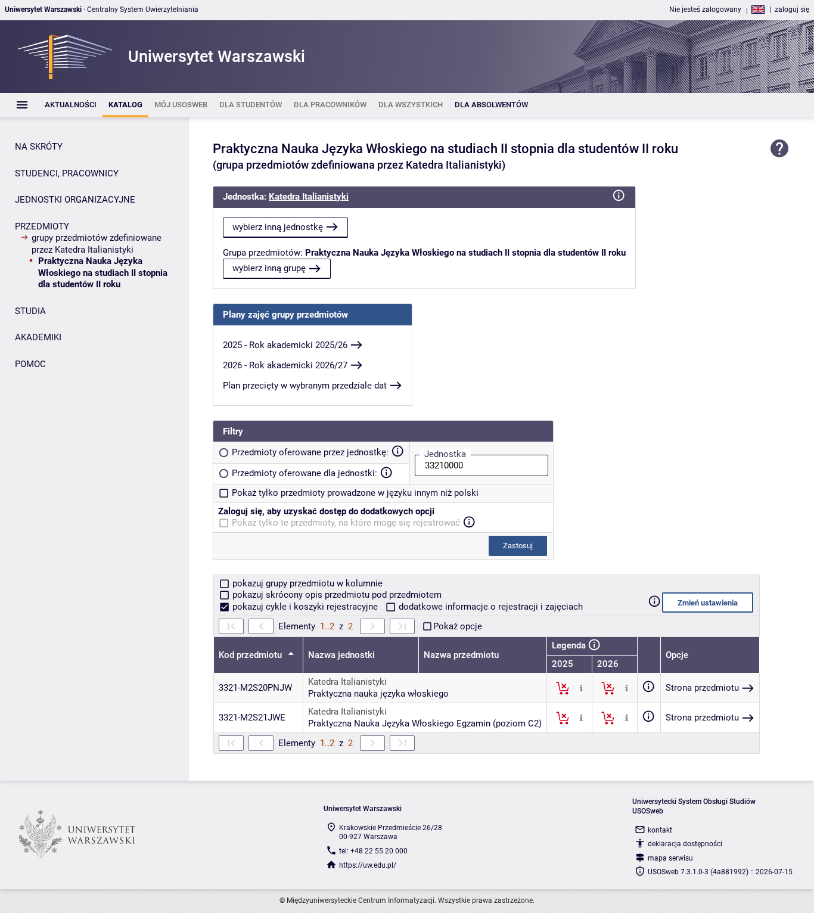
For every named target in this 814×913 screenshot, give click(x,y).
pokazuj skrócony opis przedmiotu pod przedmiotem (336, 594)
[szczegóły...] (581, 687)
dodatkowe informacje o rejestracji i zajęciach (489, 606)
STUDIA (30, 311)
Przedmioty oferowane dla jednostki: (304, 473)
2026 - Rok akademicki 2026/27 (285, 365)
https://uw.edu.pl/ (367, 865)
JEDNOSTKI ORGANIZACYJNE (75, 199)
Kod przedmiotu (251, 655)
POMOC (30, 364)
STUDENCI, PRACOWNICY (67, 173)
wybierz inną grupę (269, 268)
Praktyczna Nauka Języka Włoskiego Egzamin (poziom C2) (425, 723)
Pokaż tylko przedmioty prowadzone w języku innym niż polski (355, 492)
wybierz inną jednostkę (277, 227)
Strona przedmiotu (702, 687)
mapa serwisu (670, 858)
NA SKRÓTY (39, 146)
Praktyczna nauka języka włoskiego (378, 693)
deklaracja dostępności (685, 844)
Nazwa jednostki (341, 655)
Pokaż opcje (457, 626)
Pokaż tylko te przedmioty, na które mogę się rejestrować (346, 522)
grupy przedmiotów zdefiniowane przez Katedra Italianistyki (96, 243)
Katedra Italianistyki (309, 196)
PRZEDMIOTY (42, 226)
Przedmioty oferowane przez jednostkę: (310, 452)
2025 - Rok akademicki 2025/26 (285, 345)
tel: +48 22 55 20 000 (373, 851)
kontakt (660, 830)
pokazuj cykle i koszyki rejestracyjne (305, 606)
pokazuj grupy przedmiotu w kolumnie (306, 583)
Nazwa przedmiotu (461, 655)
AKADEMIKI (38, 337)
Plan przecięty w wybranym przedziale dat (305, 385)
